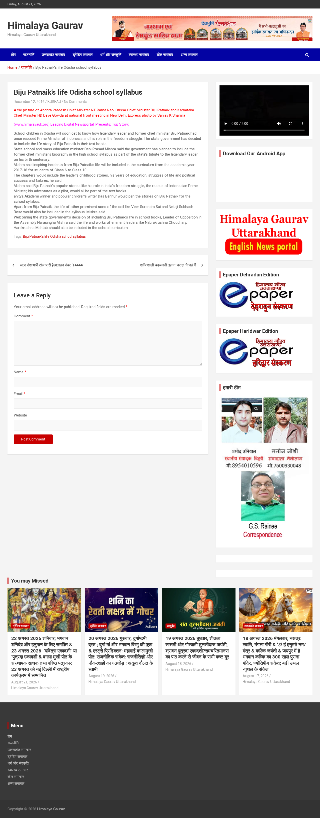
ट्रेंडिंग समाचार (83, 54)
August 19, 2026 (101, 676)
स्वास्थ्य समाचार (139, 54)
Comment (23, 316)
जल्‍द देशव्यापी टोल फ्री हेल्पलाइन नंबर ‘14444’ (51, 265)
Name (20, 372)
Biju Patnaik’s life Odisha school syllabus (54, 236)
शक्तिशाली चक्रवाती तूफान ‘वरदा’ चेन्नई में (168, 265)
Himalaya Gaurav (45, 25)
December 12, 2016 (29, 102)
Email (19, 394)
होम (13, 54)
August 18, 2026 (178, 664)
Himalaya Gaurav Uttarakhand (34, 688)
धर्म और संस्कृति (110, 54)
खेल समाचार (165, 54)
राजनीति (28, 54)
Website (20, 415)
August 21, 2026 (24, 682)
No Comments (75, 102)
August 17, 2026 (255, 676)
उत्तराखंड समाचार (53, 54)
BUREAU (54, 102)
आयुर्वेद (170, 626)
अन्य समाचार (189, 54)
